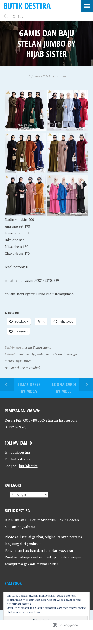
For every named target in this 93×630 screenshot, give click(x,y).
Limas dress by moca (29, 387)
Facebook (13, 583)
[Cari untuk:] (31, 16)
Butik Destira (27, 6)
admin (61, 76)
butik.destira (20, 452)
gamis (47, 347)
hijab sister (23, 361)
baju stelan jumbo (59, 354)
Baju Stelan (33, 347)
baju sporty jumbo (31, 354)
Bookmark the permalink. (23, 367)
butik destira (21, 459)
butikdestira (28, 466)
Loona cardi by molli (64, 387)
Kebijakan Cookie (32, 612)
